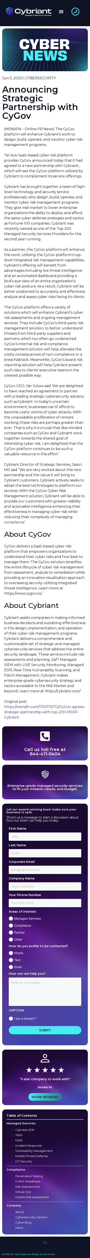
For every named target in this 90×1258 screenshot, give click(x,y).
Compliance (22, 925)
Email (18, 967)
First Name (17, 829)
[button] (61, 11)
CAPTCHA (16, 1010)
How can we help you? (27, 974)
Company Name (22, 878)
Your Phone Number (25, 895)
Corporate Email (22, 862)
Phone (18, 953)
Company (14, 1205)
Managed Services (27, 918)
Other (18, 939)
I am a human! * (25, 1018)
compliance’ (14, 522)
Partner (19, 932)
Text (17, 960)
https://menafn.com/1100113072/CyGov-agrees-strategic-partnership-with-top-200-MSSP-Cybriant (44, 712)
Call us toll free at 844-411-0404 (45, 751)
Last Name (17, 845)
